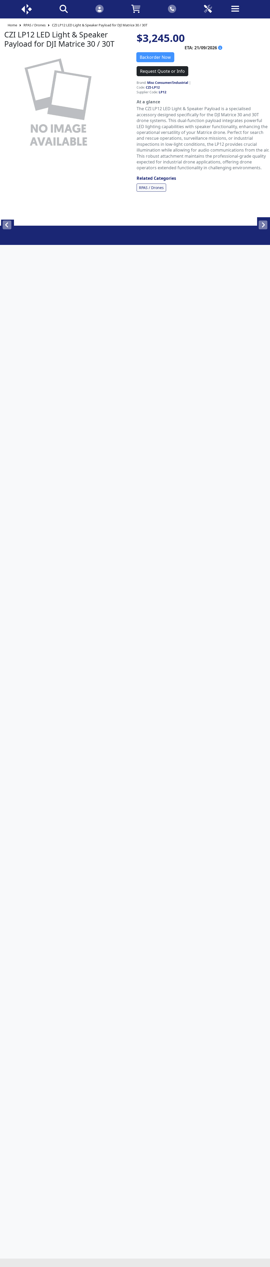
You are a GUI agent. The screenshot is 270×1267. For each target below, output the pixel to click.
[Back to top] (262, 1259)
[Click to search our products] (63, 8)
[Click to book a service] (208, 8)
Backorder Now (155, 57)
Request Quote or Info (162, 71)
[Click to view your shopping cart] (135, 8)
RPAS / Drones (34, 25)
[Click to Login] (99, 8)
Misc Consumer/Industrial (167, 82)
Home (12, 25)
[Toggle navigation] (244, 12)
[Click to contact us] (172, 8)
